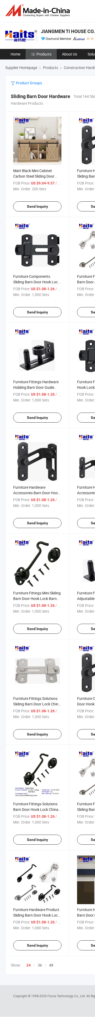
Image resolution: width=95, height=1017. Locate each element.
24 (28, 965)
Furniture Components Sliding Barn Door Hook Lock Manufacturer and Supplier (36, 282)
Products (43, 54)
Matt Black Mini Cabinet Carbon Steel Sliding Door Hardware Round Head (33, 176)
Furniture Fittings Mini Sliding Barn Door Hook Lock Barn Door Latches (37, 598)
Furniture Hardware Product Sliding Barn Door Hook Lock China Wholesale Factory (36, 915)
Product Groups (28, 82)
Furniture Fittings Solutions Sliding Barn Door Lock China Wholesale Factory (36, 704)
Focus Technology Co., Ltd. (67, 996)
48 (51, 965)
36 (40, 965)
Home (15, 54)
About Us (69, 54)
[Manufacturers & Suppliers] (38, 10)
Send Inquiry (37, 206)
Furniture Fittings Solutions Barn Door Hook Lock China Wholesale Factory (35, 809)
